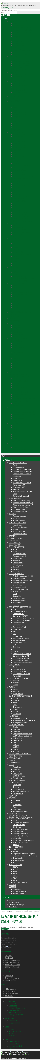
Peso (15, 365)
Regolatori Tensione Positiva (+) (25, 414)
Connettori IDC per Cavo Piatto (24, 176)
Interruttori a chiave (20, 387)
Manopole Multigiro (20, 276)
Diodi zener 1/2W (19, 230)
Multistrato (17, 161)
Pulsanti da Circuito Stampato (24, 399)
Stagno (15, 88)
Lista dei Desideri (11, 993)
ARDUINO (12, 72)
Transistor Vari (18, 419)
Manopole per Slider (20, 281)
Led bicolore (17, 296)
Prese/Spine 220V (19, 201)
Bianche (16, 259)
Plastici (15, 243)
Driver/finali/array (19, 112)
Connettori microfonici (21, 179)
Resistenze (17, 343)
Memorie (16, 119)
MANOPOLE (13, 274)
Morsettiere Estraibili (21, 196)
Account (12, 900)
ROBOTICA (13, 354)
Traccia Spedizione (12, 978)
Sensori (16, 48)
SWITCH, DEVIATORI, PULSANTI (21, 376)
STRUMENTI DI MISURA (18, 374)
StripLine (16, 205)
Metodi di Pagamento (13, 960)
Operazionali (17, 121)
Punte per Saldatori (20, 85)
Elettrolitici (17, 154)
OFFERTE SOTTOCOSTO (18, 21)
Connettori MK (18, 181)
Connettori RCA (18, 183)
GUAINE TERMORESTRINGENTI (21, 254)
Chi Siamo (8, 956)
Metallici (16, 241)
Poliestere (16, 163)
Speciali (12, 1035)
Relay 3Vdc (17, 325)
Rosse (15, 263)
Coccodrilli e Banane (20, 170)
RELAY (11, 323)
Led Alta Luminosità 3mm (22, 292)
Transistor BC (18, 416)
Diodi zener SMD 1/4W (21, 232)
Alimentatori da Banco (21, 65)
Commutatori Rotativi (21, 381)
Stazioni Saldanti (19, 90)
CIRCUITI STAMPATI (16, 132)
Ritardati (16, 250)
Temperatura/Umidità (21, 370)
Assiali (15, 270)
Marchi (11, 1029)
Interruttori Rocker (20, 390)
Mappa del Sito (10, 980)
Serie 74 (16, 128)
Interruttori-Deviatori (21, 394)
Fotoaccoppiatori (19, 114)
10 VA (15, 430)
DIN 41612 (17, 188)
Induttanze (17, 34)
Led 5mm (16, 290)
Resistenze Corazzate (21, 350)
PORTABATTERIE (15, 314)
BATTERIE (13, 94)
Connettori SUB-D (19, 185)
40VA (15, 439)
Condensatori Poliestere (22, 32)
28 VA (15, 436)
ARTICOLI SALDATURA (17, 81)
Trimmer (16, 345)
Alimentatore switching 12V (23, 61)
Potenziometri (18, 347)
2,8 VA (15, 434)
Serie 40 (16, 125)
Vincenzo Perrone (18, 1058)
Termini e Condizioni (12, 965)
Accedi (3, 5)
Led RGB (16, 303)
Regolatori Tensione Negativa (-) (25, 412)
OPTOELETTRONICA (16, 283)
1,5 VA (15, 427)
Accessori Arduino (19, 74)
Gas (14, 361)
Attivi (15, 23)
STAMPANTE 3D (15, 372)
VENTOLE (12, 443)
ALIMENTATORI (15, 57)
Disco (15, 152)
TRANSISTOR (14, 407)
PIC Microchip (18, 123)
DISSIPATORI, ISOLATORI (18, 236)
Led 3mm (16, 288)
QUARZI (12, 319)
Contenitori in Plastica (21, 219)
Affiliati (11, 1033)
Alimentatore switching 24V (23, 63)
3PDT (15, 379)
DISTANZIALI (14, 239)
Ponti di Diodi (18, 234)
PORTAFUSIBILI (15, 316)
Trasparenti (17, 265)
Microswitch (17, 396)
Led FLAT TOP (18, 299)
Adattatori (16, 447)
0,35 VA (15, 425)
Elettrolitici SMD (19, 156)
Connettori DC (18, 172)
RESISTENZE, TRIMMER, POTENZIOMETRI (18, 340)
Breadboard (17, 143)
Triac (15, 421)
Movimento (17, 363)
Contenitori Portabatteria (22, 221)
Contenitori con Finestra (22, 212)
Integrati (16, 37)
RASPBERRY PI (14, 321)
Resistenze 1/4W (19, 43)
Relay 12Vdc (17, 330)
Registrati (9, 5)
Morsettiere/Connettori (22, 41)
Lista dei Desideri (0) (21, 5)
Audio (15, 110)
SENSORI (12, 356)
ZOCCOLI (12, 445)
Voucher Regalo (15, 1031)
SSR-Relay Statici (19, 334)
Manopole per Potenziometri (24, 279)
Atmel (15, 108)
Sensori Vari (17, 367)
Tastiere (16, 403)
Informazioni (10, 1001)
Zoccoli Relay (17, 336)
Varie (15, 52)
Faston (15, 190)
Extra (7, 1027)
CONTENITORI (14, 210)
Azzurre (16, 256)
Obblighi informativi (12, 967)
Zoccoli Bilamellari (19, 450)
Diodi (15, 225)
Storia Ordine (14, 902)
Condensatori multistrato (22, 30)
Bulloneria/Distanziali (21, 54)
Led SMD (16, 305)
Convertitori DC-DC (20, 70)
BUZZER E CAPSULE (16, 97)
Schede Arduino (19, 79)
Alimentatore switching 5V (22, 59)
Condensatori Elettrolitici (22, 28)
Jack (14, 192)
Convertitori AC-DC (20, 68)
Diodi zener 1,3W (19, 228)
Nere (15, 261)
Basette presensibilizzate (22, 139)
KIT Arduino (17, 77)
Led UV (15, 308)
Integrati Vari (18, 116)
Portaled (16, 310)
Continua (5, 929)
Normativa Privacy (12, 962)
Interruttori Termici (20, 392)
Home (3, 456)
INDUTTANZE (14, 268)
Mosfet (15, 410)
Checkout (32, 5)
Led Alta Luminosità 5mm (22, 294)
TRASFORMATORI (15, 423)
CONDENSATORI (15, 150)
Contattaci (9, 976)
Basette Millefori (19, 136)
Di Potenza (17, 272)
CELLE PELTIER (14, 103)
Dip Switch (17, 385)
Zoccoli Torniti (18, 452)
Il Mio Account (10, 989)
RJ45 (14, 203)
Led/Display (17, 39)
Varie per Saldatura (20, 92)
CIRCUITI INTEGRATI (17, 105)
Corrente (16, 359)
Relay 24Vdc (17, 332)
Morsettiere (17, 194)
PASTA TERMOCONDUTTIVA (20, 312)
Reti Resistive (18, 352)
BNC (14, 168)
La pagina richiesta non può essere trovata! (23, 911)
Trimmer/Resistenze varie (22, 50)
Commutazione (18, 25)
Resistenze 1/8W (19, 45)
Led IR (15, 301)
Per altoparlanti (19, 199)
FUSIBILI (12, 245)
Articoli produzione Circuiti (23, 134)
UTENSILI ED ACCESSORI (18, 441)
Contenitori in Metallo (21, 216)
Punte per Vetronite (20, 148)
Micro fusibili (18, 252)
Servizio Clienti (10, 1018)
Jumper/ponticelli (19, 145)
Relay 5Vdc (17, 328)
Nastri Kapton (18, 83)
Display (15, 285)
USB (14, 208)
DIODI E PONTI (14, 223)
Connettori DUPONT (20, 174)
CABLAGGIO (13, 99)
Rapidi (15, 248)
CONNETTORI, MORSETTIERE (20, 165)
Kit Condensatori (19, 159)
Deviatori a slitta (19, 383)
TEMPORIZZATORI (16, 405)
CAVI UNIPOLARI (15, 101)
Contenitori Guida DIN (21, 214)
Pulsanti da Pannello (20, 401)
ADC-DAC (16, 130)
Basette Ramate (19, 141)
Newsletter (13, 907)
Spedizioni (9, 958)
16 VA (15, 432)
